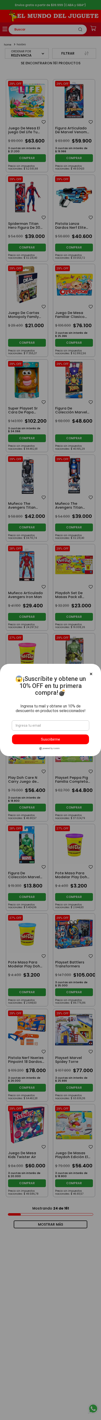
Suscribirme (50, 739)
